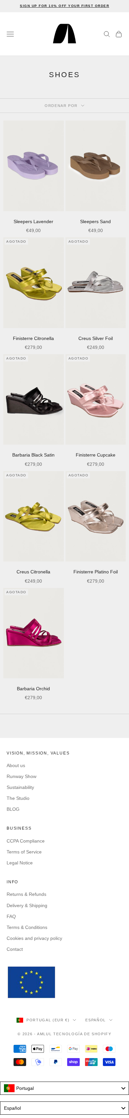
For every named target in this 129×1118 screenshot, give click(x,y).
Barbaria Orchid (33, 688)
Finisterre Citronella (33, 338)
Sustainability (20, 787)
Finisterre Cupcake (95, 455)
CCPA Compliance (26, 841)
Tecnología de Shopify (82, 1034)
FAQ (11, 916)
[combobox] (64, 1088)
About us (16, 765)
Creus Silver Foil (95, 338)
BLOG (13, 809)
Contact (15, 949)
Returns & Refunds (26, 894)
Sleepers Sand (95, 221)
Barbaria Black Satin (33, 455)
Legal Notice (20, 862)
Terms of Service (24, 851)
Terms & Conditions (27, 927)
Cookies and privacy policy (34, 938)
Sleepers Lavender (33, 221)
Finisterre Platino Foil (95, 571)
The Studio (18, 798)
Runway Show (21, 776)
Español (95, 1020)
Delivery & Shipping (27, 905)
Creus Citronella (33, 571)
